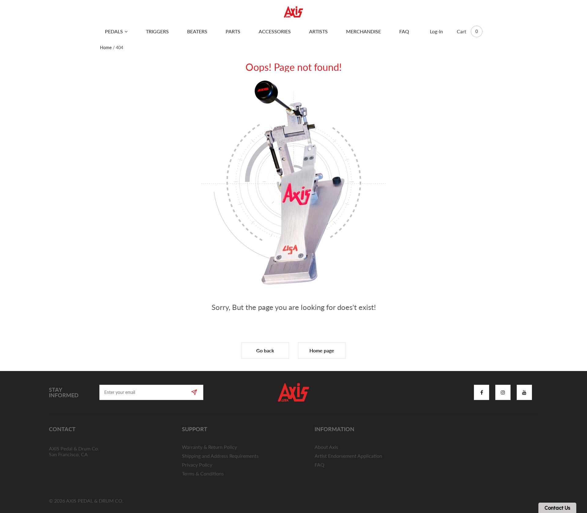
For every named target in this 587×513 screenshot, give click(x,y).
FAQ (319, 465)
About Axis (326, 447)
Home (106, 47)
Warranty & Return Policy (209, 447)
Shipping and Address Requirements (220, 456)
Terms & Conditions (203, 473)
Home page (321, 350)
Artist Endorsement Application (348, 456)
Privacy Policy (197, 465)
